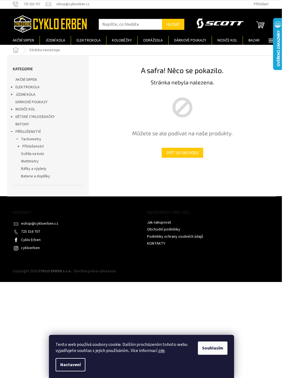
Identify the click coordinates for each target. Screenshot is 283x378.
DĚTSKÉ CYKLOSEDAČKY (35, 117)
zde (161, 351)
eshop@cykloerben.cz (39, 223)
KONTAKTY (156, 243)
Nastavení (70, 365)
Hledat (173, 24)
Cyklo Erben (31, 240)
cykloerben (30, 248)
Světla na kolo (32, 154)
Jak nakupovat (159, 222)
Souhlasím (212, 348)
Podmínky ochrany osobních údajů (175, 236)
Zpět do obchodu (182, 152)
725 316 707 (30, 231)
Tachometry (31, 139)
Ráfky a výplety (33, 169)
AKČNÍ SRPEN (26, 79)
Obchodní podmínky (163, 229)
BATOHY (22, 124)
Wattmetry (30, 161)
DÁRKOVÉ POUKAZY (31, 102)
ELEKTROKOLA (27, 87)
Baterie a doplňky (35, 176)
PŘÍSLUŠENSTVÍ (28, 131)
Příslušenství (33, 146)
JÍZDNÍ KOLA (25, 94)
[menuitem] (23, 40)
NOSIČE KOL (25, 109)
